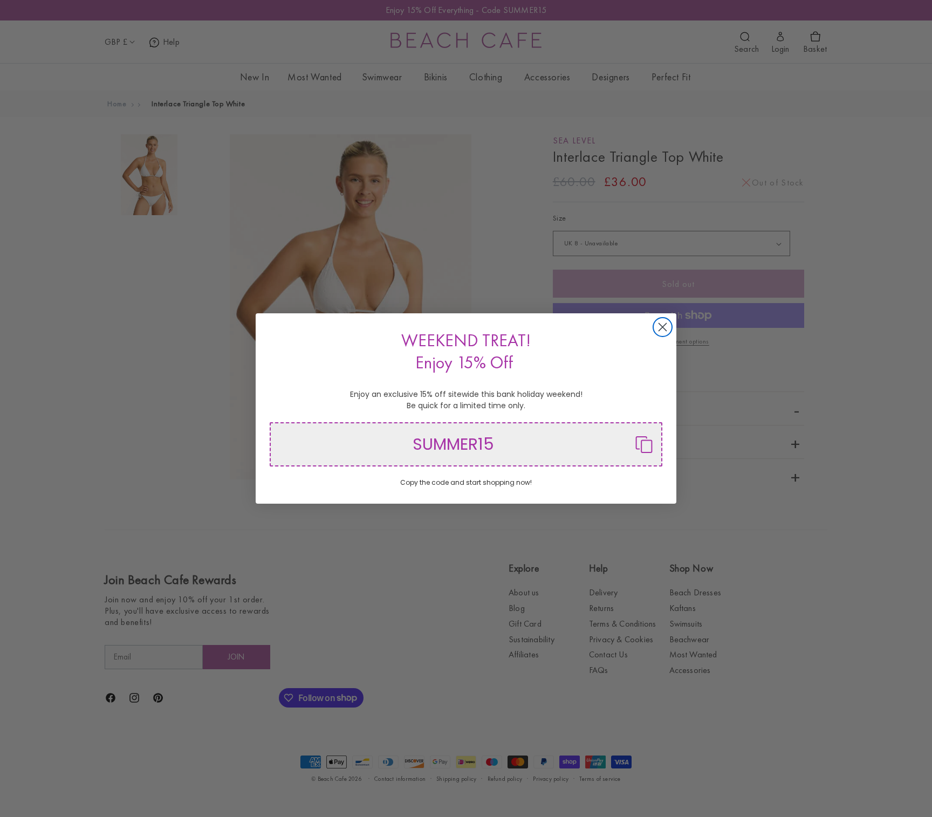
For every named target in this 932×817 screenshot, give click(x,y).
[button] (466, 444)
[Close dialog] (662, 327)
